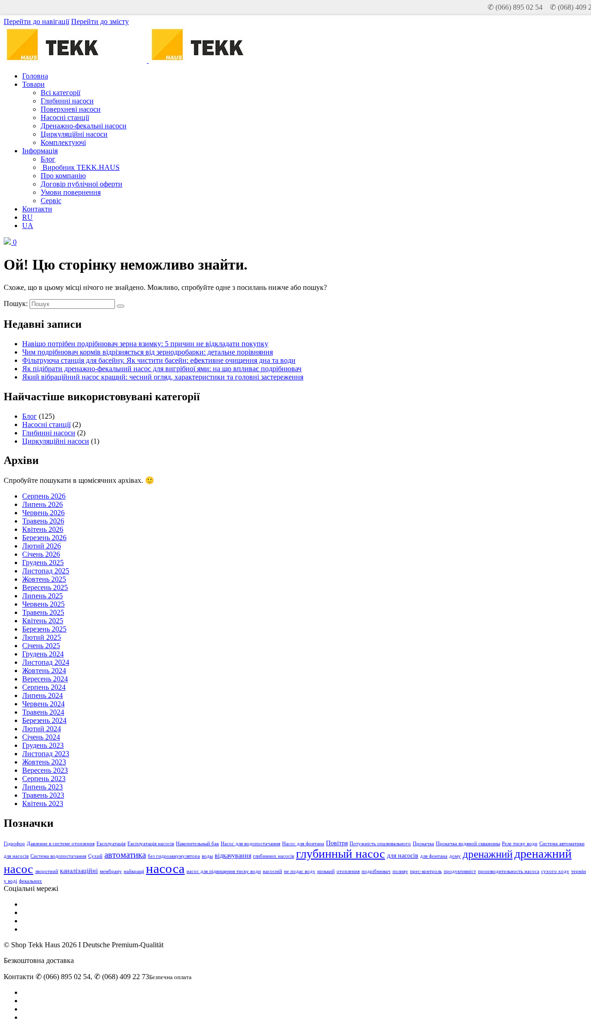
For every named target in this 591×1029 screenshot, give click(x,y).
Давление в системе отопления (61, 843)
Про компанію (63, 176)
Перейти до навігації (36, 21)
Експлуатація (111, 843)
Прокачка (423, 843)
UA (27, 225)
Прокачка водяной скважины (468, 843)
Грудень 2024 (43, 654)
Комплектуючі (63, 142)
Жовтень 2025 (44, 579)
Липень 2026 (42, 504)
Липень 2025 (42, 596)
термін (578, 871)
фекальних (30, 881)
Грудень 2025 (43, 562)
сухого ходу (555, 871)
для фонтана (433, 856)
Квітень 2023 (42, 803)
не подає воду (299, 871)
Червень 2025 (43, 604)
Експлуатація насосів (150, 843)
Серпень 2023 (44, 778)
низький (326, 871)
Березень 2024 (44, 720)
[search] (120, 306)
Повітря (337, 843)
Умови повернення (71, 192)
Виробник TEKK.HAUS (80, 167)
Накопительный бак (197, 843)
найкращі (134, 871)
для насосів (402, 855)
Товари (33, 84)
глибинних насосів (273, 856)
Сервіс (51, 201)
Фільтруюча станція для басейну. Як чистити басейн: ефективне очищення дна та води (159, 360)
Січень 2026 (41, 554)
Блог (48, 159)
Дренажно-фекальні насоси (84, 126)
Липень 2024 (42, 695)
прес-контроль (426, 871)
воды (207, 856)
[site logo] (219, 60)
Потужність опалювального (380, 843)
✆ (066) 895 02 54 (515, 7)
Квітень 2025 (42, 621)
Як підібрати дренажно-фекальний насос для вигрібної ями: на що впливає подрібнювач (162, 369)
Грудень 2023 (43, 745)
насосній (272, 871)
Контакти (37, 209)
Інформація (40, 151)
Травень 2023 (43, 795)
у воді (10, 881)
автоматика (125, 855)
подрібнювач (376, 871)
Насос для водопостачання (250, 843)
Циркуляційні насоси (74, 134)
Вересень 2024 (45, 679)
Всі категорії (60, 92)
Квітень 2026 (42, 529)
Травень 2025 (43, 612)
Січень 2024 (41, 737)
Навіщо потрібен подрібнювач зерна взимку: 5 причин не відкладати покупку (145, 344)
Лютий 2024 (41, 729)
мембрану (111, 871)
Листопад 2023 (45, 754)
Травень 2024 (43, 712)
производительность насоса (508, 871)
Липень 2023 (42, 787)
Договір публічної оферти (81, 184)
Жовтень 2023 (44, 762)
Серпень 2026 (44, 496)
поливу (400, 871)
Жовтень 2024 (44, 670)
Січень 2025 (41, 646)
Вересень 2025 (45, 587)
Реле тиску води (519, 843)
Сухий (95, 856)
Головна (35, 76)
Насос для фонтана (303, 843)
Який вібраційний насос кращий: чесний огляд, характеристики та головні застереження (162, 377)
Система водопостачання (58, 856)
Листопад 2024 (45, 662)
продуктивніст (460, 871)
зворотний (46, 871)
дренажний (488, 854)
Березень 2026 (44, 538)
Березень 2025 (44, 629)
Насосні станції (65, 117)
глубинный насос (340, 854)
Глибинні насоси (67, 101)
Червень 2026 (43, 513)
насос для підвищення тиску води (224, 871)
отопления (348, 871)
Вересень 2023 (45, 770)
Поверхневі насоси (71, 109)
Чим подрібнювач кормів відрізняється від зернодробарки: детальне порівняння (147, 352)
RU (27, 217)
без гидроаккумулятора (174, 856)
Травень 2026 (43, 521)
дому (455, 856)
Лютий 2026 (41, 546)
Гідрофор (14, 843)
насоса (165, 868)
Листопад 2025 (45, 571)
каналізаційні (79, 870)
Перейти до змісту (100, 21)
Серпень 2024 (44, 687)
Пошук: (16, 303)
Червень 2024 (43, 704)
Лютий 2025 (41, 637)
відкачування (233, 855)
